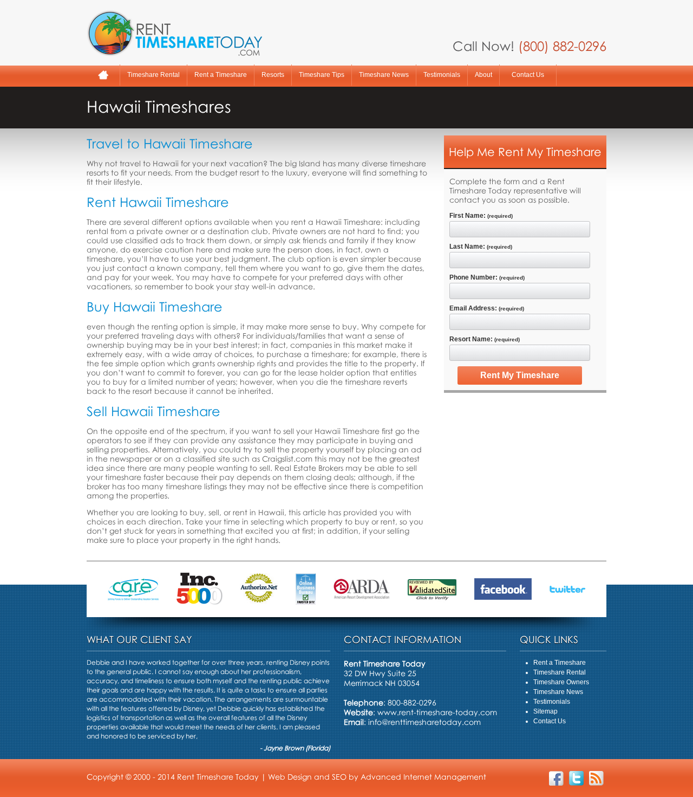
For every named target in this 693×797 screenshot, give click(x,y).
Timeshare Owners (561, 682)
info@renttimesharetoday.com (424, 722)
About (483, 75)
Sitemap (545, 711)
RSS (596, 778)
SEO (339, 776)
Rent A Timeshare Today (174, 33)
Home (103, 75)
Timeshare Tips (321, 75)
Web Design (290, 776)
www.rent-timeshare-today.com (437, 712)
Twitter (576, 778)
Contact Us (528, 75)
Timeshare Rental (153, 75)
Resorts (272, 75)
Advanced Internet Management (423, 776)
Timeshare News (384, 75)
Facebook (556, 778)
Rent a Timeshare (220, 75)
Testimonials (441, 75)
